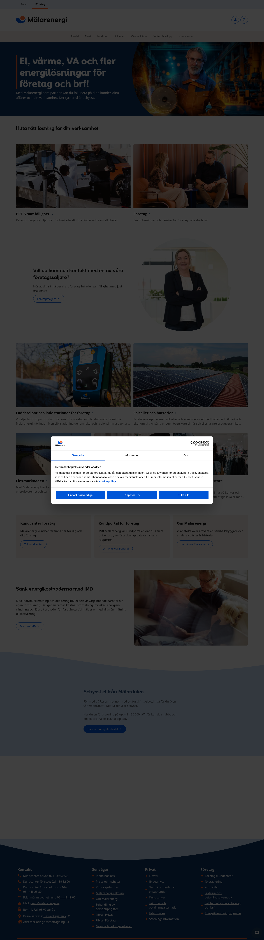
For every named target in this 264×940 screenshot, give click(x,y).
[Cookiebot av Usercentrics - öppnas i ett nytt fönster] (193, 443)
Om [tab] (186, 455)
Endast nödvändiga (80, 494)
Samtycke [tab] (78, 455)
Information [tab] (132, 455)
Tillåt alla (183, 494)
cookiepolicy (107, 481)
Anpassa (129, 494)
